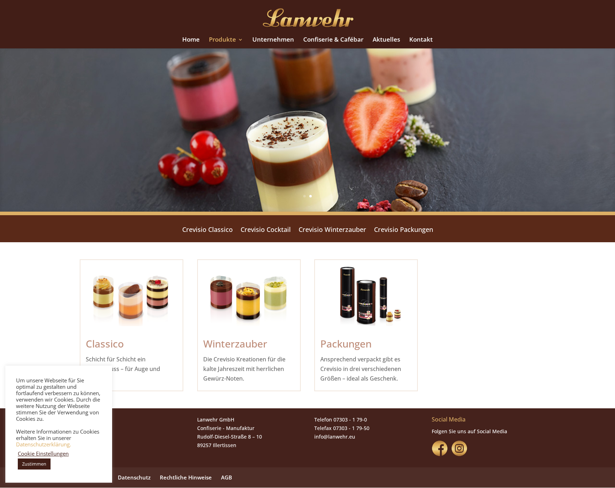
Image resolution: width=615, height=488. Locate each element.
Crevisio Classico (207, 230)
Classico (105, 343)
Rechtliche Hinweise (186, 477)
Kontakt (421, 40)
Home (191, 40)
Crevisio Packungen (403, 230)
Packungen (346, 343)
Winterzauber (235, 343)
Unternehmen (273, 40)
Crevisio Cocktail (266, 230)
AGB (226, 477)
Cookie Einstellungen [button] (43, 453)
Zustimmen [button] (34, 464)
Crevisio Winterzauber (332, 230)
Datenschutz (134, 477)
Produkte (222, 40)
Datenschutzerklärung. (43, 444)
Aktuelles (386, 40)
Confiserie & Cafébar (333, 40)
